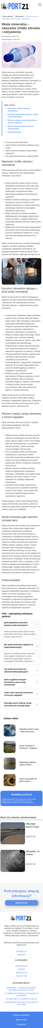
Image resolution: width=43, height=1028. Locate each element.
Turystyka (21, 976)
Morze (21, 969)
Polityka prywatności (21, 1015)
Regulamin (21, 1024)
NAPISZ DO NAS (21, 903)
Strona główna (7, 16)
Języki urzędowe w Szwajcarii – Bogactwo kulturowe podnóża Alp (28, 747)
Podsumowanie (14, 132)
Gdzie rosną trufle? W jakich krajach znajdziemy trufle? (28, 780)
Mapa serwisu (21, 1020)
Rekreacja (21, 973)
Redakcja (22, 951)
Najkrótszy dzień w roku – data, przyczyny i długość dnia (29, 730)
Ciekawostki (19, 16)
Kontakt (21, 955)
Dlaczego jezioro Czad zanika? (32, 825)
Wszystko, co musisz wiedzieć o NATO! (33, 853)
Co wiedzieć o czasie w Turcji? (21, 999)
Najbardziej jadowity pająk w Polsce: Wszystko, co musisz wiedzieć (27, 763)
